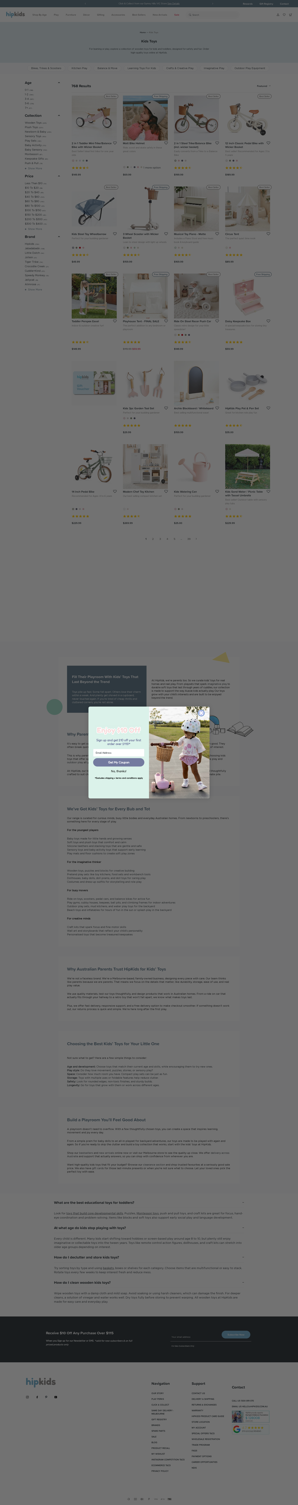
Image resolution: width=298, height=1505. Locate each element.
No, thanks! (118, 771)
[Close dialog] (201, 713)
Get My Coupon (118, 762)
